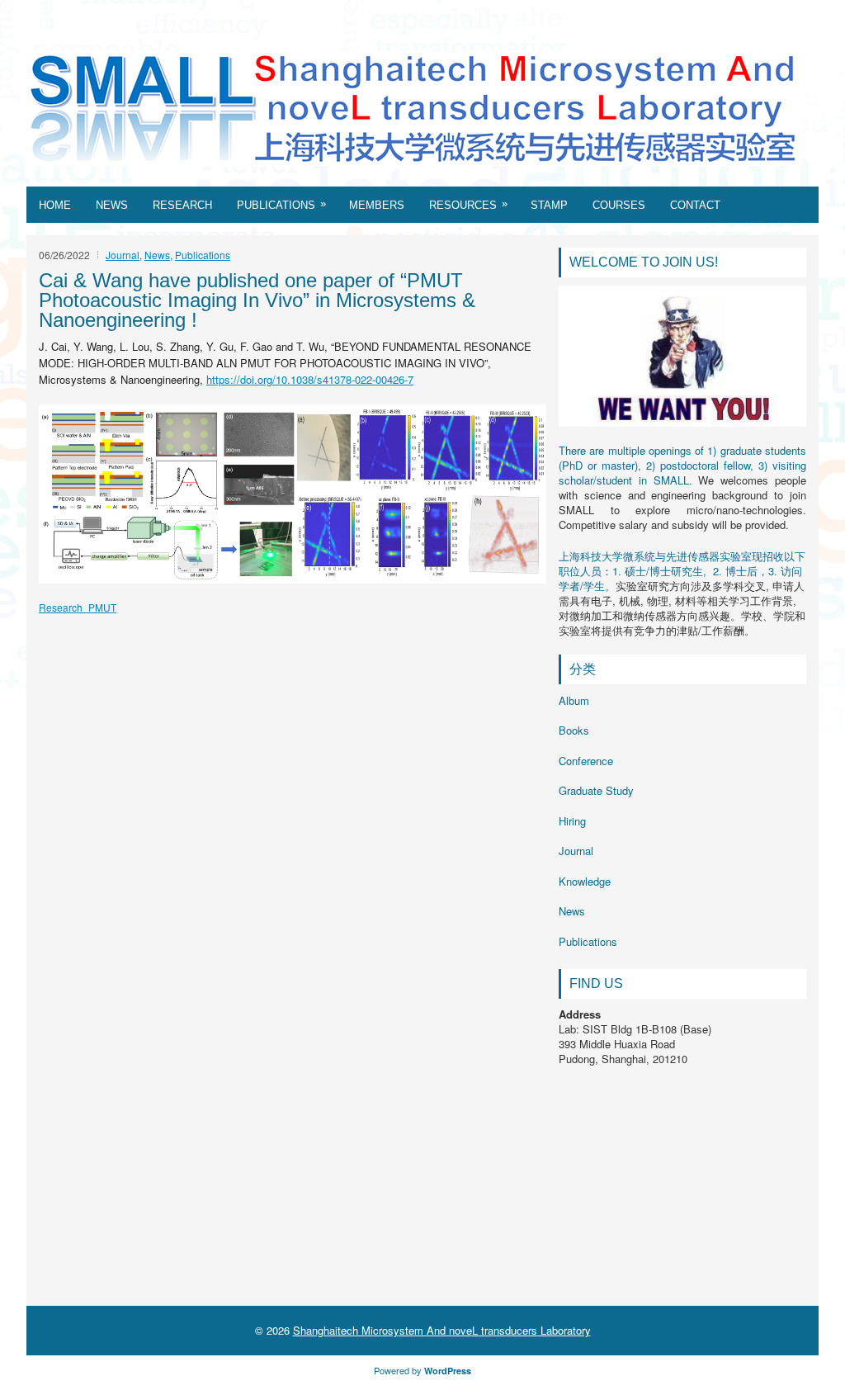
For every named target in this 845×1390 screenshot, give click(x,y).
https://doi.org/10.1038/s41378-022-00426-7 (309, 379)
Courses (618, 205)
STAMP (549, 205)
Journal (122, 255)
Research (182, 205)
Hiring (572, 821)
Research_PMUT (77, 607)
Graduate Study (596, 790)
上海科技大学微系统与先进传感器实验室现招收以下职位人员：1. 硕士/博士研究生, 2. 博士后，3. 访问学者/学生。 (682, 570)
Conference (586, 760)
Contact (695, 205)
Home (55, 205)
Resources (468, 204)
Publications (281, 204)
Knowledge (585, 881)
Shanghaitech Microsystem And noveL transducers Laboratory (442, 1330)
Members (376, 205)
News (112, 205)
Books (574, 730)
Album (574, 700)
